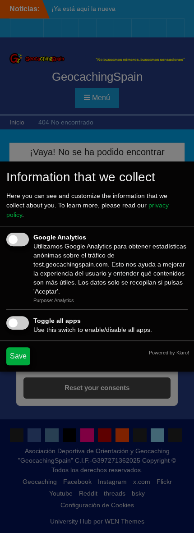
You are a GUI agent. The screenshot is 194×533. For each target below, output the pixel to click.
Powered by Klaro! (169, 352)
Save (18, 356)
